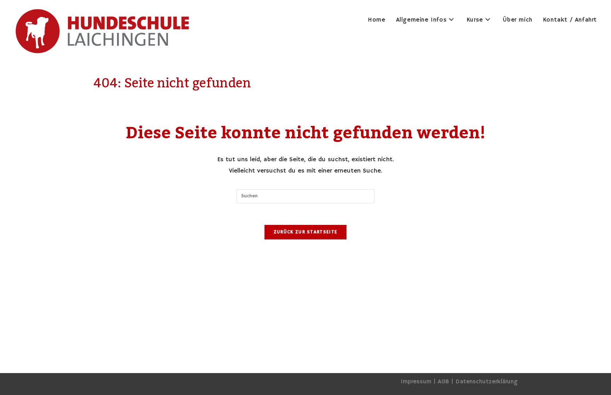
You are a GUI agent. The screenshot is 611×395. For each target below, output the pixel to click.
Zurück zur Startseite (305, 232)
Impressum (416, 381)
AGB (443, 381)
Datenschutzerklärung (486, 381)
